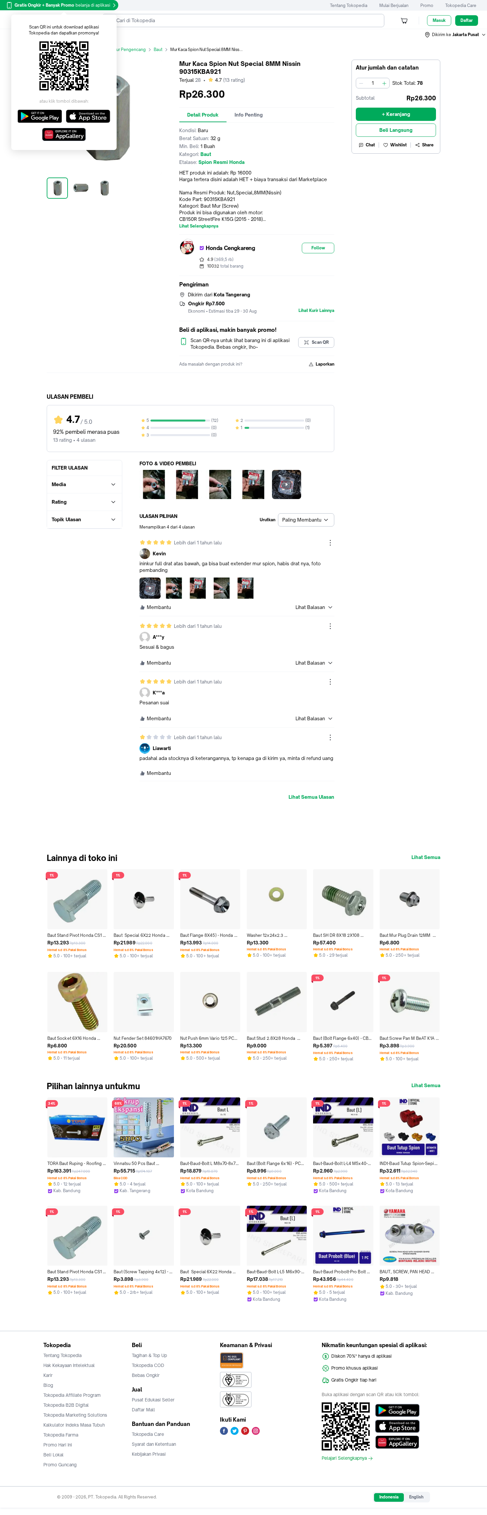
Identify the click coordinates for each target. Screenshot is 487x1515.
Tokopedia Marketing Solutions (75, 1415)
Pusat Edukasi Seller (153, 1399)
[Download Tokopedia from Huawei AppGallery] (397, 1442)
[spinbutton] (372, 83)
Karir (48, 1375)
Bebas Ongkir (146, 1375)
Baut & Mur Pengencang (122, 49)
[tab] (203, 115)
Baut (158, 49)
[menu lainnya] (330, 543)
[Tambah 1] (384, 83)
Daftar (466, 20)
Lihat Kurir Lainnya (316, 310)
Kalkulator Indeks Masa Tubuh (74, 1425)
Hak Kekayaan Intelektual (69, 1365)
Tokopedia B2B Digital (66, 1405)
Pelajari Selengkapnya (344, 1458)
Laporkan (325, 364)
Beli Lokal (53, 1454)
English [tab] (416, 1496)
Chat (370, 144)
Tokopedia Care (460, 5)
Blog (48, 1385)
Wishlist (398, 144)
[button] (455, 34)
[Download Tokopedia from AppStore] (397, 1426)
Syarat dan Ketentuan (154, 1444)
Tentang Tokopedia (348, 5)
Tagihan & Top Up (149, 1355)
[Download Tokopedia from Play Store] (397, 1410)
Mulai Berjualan (393, 5)
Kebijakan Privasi (149, 1454)
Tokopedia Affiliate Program (72, 1395)
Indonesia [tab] (389, 1496)
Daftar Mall (143, 1409)
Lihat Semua (425, 857)
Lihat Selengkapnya (198, 226)
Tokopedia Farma (60, 1435)
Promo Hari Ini (57, 1444)
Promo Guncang (60, 1464)
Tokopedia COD (148, 1365)
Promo (426, 5)
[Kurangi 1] (361, 83)
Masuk (439, 20)
